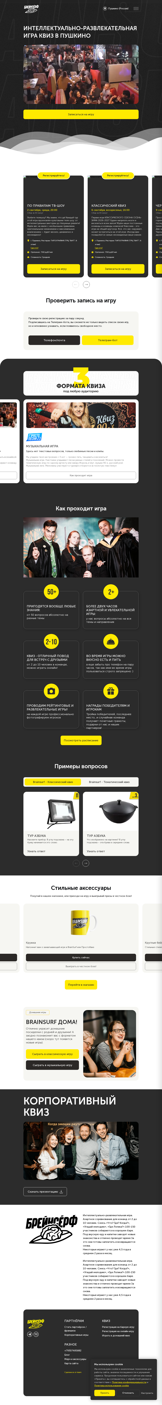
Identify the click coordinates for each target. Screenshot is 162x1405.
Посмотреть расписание (81, 740)
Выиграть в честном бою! (81, 966)
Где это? (34, 248)
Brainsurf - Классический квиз (53, 782)
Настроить (147, 1393)
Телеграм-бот (108, 340)
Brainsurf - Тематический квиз (109, 782)
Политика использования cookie (111, 1385)
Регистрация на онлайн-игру (118, 1331)
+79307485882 (72, 1350)
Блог (67, 1354)
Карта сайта (71, 1363)
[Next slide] (86, 284)
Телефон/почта (54, 340)
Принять (104, 1393)
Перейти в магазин (81, 984)
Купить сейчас (81, 957)
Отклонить (128, 1393)
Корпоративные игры (76, 1335)
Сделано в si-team (72, 1372)
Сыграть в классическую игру (52, 1054)
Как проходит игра (81, 475)
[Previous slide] (75, 284)
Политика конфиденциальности (129, 1382)
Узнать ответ (36, 851)
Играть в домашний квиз (116, 1335)
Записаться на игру (81, 114)
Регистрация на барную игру (118, 1327)
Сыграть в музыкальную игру (52, 1065)
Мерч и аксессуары (75, 1359)
